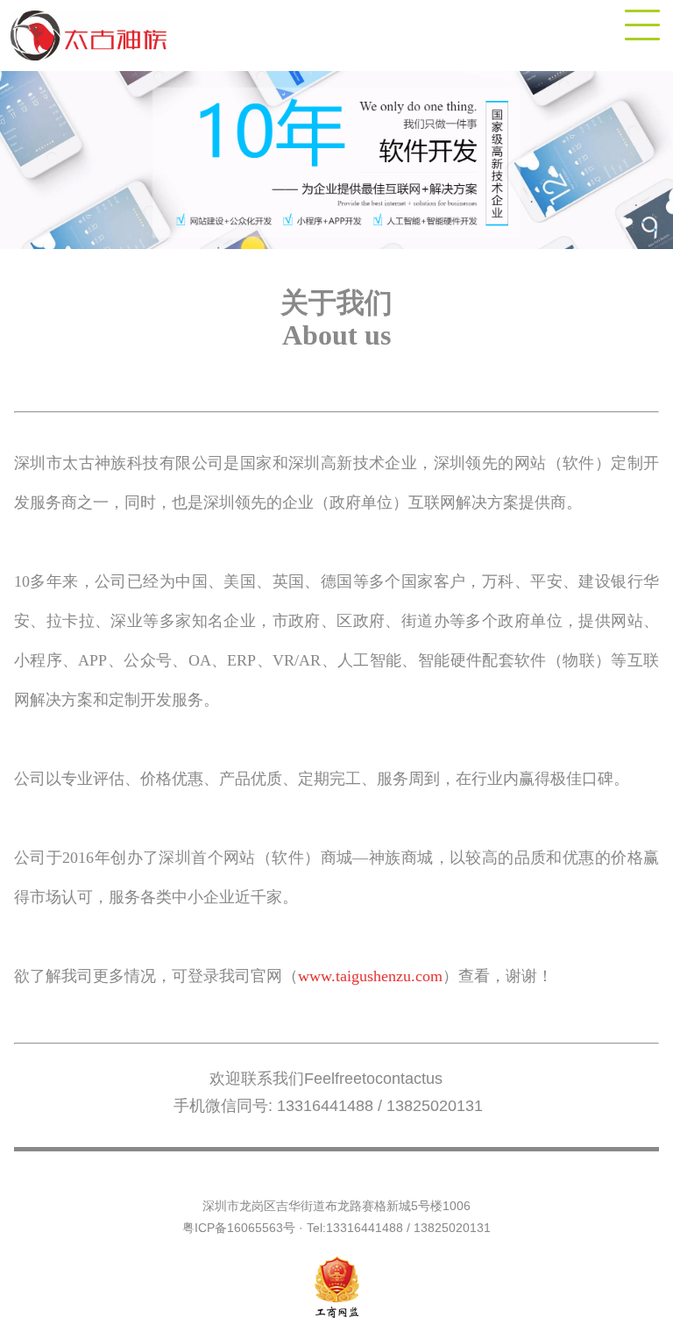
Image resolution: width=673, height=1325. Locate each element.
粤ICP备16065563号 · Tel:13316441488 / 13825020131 (336, 1228)
